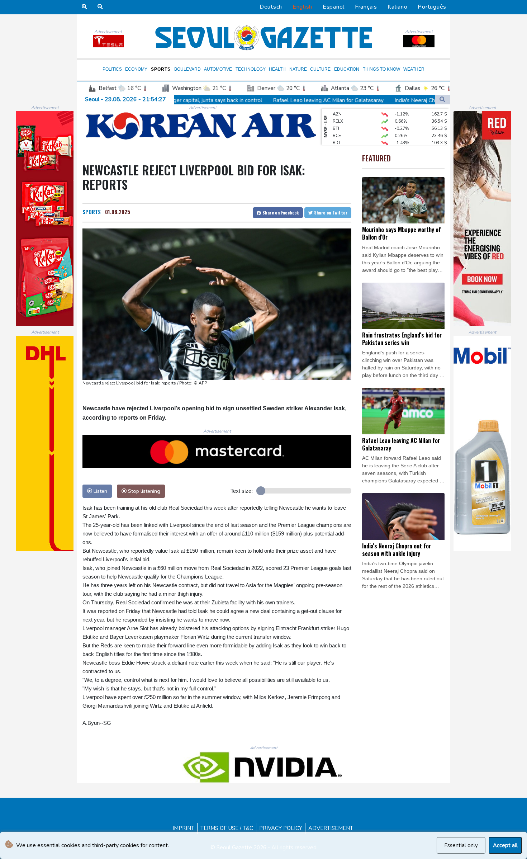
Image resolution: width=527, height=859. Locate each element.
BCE (337, 125)
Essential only (461, 845)
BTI (336, 118)
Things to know (381, 69)
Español (334, 7)
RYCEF (339, 139)
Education (346, 69)
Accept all (505, 845)
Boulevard (187, 69)
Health (277, 69)
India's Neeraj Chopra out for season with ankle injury (398, 100)
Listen (99, 491)
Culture (320, 69)
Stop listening (143, 491)
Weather (413, 69)
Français (366, 7)
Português (432, 7)
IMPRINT (183, 828)
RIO (336, 132)
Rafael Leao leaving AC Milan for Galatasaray (267, 100)
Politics (112, 69)
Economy (136, 69)
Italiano (398, 7)
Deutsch (271, 7)
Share (280, 212)
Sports (161, 69)
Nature (298, 69)
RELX (338, 110)
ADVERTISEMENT (330, 828)
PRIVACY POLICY (280, 828)
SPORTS (91, 212)
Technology (251, 69)
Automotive (218, 69)
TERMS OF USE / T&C (226, 828)
